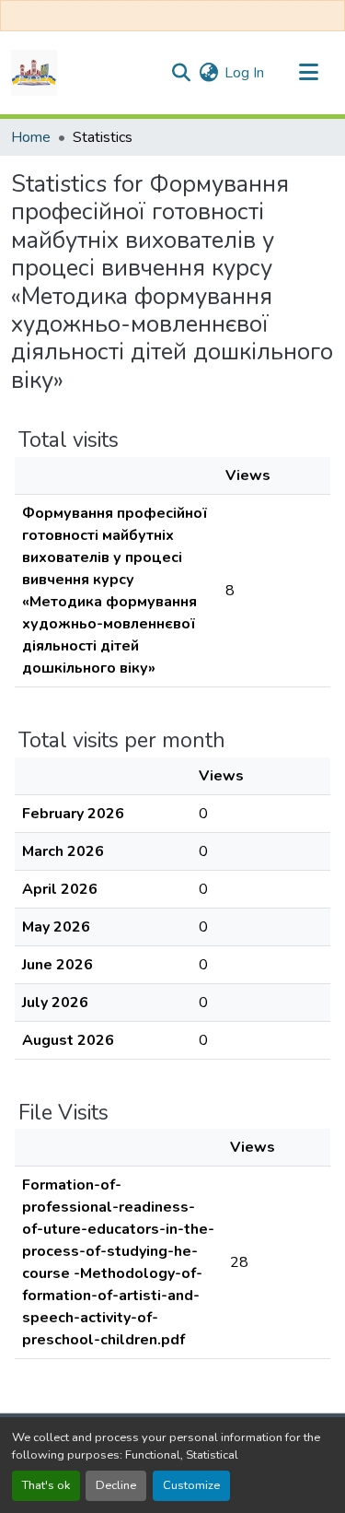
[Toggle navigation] (308, 72)
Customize (191, 1485)
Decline (116, 1485)
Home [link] (31, 137)
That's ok (46, 1485)
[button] (34, 73)
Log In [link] (244, 73)
